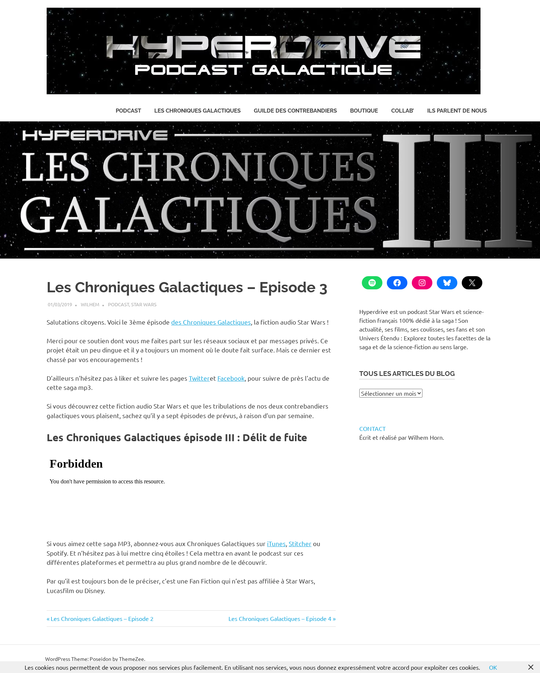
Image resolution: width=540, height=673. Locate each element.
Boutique (364, 110)
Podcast (128, 110)
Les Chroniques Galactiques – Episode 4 (279, 618)
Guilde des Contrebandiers (295, 110)
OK (493, 667)
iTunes (276, 543)
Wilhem (90, 304)
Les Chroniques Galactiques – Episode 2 (102, 618)
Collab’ (402, 110)
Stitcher (300, 543)
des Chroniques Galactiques (211, 322)
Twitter (199, 378)
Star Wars (143, 304)
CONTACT (372, 428)
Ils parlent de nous (457, 110)
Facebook (231, 378)
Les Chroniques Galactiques (197, 110)
